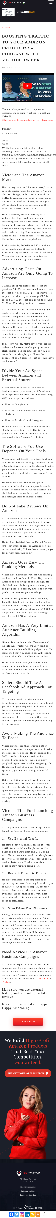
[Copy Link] (32, 1214)
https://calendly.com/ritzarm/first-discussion (28, 119)
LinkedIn (43, 978)
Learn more (28, 1022)
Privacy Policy (28, 1191)
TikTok (6, 982)
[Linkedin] (27, 1214)
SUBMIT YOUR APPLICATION (26, 1073)
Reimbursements (28, 1187)
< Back (6, 27)
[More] (37, 1214)
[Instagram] (22, 1214)
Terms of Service (28, 1195)
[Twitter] (16, 1214)
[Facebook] (11, 1214)
